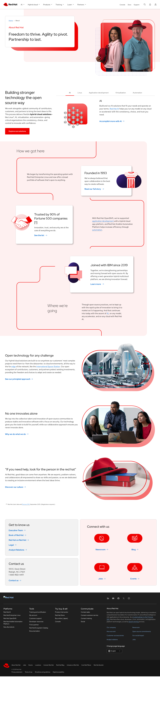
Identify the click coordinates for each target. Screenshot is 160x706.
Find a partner (34, 625)
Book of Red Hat (16, 535)
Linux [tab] (80, 93)
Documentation (34, 631)
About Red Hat (16, 665)
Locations (38, 665)
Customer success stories (115, 635)
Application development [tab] (99, 93)
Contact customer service (89, 615)
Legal (11, 545)
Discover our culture (14, 487)
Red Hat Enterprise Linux (11, 615)
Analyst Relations (16, 550)
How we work (111, 631)
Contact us (14, 580)
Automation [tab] (137, 93)
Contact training (86, 618)
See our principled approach (17, 379)
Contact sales (85, 612)
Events (133, 578)
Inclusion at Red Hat (73, 665)
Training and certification (37, 612)
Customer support (35, 618)
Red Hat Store (60, 615)
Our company (111, 627)
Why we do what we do (15, 434)
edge (13, 366)
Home (11, 21)
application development (103, 221)
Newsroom (100, 549)
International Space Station (48, 366)
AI (108, 313)
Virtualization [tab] (120, 93)
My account (33, 615)
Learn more (95, 284)
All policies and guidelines (42, 672)
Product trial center (61, 612)
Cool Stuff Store (86, 665)
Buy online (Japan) (61, 618)
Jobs (100, 578)
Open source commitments (141, 631)
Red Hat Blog (60, 665)
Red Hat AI (114, 108)
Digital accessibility (58, 672)
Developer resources (36, 621)
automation (97, 230)
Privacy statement (17, 672)
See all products (8, 627)
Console (122, 5)
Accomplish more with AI (110, 121)
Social (83, 621)
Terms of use (28, 672)
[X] (123, 599)
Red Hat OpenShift (9, 618)
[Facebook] (118, 599)
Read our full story (92, 189)
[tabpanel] (105, 115)
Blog (133, 549)
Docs (129, 5)
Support (136, 5)
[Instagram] (129, 599)
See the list (39, 235)
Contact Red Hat (49, 665)
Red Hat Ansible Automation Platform (12, 623)
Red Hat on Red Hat (17, 540)
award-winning (134, 622)
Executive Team (16, 530)
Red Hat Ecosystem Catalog (38, 628)
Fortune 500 (26, 504)
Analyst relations (112, 639)
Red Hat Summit (99, 665)
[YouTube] (113, 599)
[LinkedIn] (108, 599)
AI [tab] (70, 93)
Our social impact (138, 635)
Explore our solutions (17, 131)
